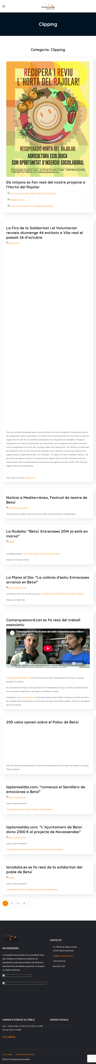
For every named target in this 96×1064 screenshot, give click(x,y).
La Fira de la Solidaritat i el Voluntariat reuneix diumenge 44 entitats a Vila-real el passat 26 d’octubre (44, 233)
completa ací (30, 477)
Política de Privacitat (25, 1054)
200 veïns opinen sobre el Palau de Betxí (42, 722)
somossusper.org (28, 697)
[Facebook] (52, 1026)
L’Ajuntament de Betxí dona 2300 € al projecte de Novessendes (34, 849)
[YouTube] (57, 1026)
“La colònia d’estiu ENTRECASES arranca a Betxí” (62, 594)
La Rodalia (20, 200)
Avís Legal (7, 1054)
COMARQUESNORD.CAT (17, 678)
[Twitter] (67, 1026)
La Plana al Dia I (34, 193)
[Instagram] (62, 1026)
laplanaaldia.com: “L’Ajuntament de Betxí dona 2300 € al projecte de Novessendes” (44, 829)
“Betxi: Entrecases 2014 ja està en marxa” (41, 553)
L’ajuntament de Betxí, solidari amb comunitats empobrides (32, 889)
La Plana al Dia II (48, 193)
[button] (93, 6)
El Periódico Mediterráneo (41, 206)
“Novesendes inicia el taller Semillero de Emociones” (29, 809)
